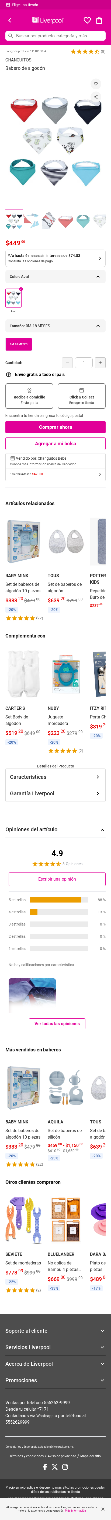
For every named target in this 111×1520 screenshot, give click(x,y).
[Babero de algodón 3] (48, 221)
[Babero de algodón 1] (14, 221)
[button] (85, 51)
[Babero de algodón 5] (83, 221)
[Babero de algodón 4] (65, 221)
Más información (75, 1510)
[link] (23, 567)
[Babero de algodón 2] (31, 221)
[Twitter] (54, 1467)
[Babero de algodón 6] (100, 221)
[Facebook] (45, 1467)
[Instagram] (65, 1467)
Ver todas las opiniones (57, 1023)
